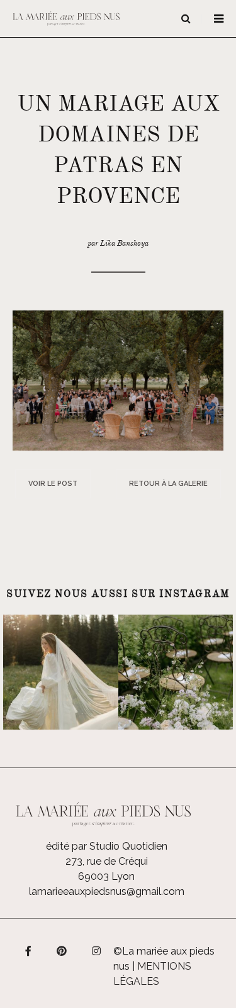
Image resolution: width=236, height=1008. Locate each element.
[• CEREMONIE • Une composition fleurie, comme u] (175, 672)
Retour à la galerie (168, 483)
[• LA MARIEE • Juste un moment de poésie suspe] (60, 672)
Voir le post (52, 483)
